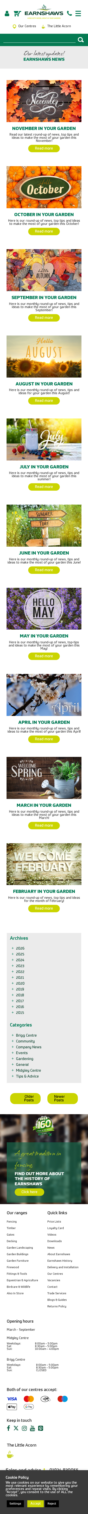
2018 (20, 995)
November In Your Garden (44, 129)
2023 (20, 966)
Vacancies (53, 1280)
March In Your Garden (44, 805)
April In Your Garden (44, 722)
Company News (29, 1047)
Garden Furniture (18, 1261)
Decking (12, 1241)
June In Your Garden (44, 553)
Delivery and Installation (63, 1267)
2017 (20, 1001)
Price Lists (54, 1222)
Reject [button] (52, 1503)
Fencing (12, 1222)
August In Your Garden (44, 384)
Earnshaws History (59, 1261)
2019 (20, 989)
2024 (20, 960)
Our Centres (55, 1274)
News (51, 1248)
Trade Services (56, 1293)
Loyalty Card (55, 1228)
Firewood (13, 1267)
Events (22, 1053)
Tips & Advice (28, 1076)
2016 (20, 1007)
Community (26, 1041)
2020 (21, 984)
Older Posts (29, 1098)
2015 (20, 1013)
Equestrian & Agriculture (22, 1280)
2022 (20, 972)
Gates (10, 1235)
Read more (44, 148)
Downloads (54, 1241)
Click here (29, 1192)
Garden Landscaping (20, 1248)
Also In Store (15, 1293)
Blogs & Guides (57, 1300)
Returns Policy (56, 1306)
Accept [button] (35, 1503)
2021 (20, 978)
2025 (20, 954)
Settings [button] (15, 1503)
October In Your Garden (44, 215)
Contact (52, 1287)
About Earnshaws (58, 1254)
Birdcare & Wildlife (18, 1287)
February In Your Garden (44, 892)
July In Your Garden (44, 467)
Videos (51, 1235)
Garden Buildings (17, 1254)
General (23, 1065)
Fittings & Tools (17, 1274)
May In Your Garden (44, 636)
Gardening (25, 1059)
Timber (11, 1228)
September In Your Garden (44, 298)
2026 (20, 948)
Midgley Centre (29, 1071)
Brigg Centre (27, 1036)
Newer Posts (59, 1098)
